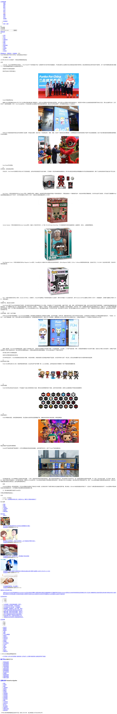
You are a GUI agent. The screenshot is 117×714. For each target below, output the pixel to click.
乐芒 (43, 594)
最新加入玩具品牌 (5, 590)
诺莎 (80, 592)
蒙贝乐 (44, 592)
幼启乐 (20, 594)
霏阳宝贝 (5, 651)
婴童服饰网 (6, 670)
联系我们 (5, 21)
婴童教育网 (6, 674)
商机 (4, 6)
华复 (12, 594)
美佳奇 (102, 592)
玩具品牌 (3, 619)
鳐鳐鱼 (47, 592)
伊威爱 (46, 594)
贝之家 (4, 644)
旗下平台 (3, 659)
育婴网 (4, 673)
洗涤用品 (5, 694)
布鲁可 (105, 592)
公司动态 (24, 656)
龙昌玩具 (5, 638)
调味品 (4, 690)
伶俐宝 (36, 594)
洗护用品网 (6, 663)
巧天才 (7, 592)
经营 (4, 46)
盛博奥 (4, 647)
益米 (58, 594)
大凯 (4, 648)
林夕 (10, 57)
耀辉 (34, 592)
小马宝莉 (88, 592)
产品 (4, 8)
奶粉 (4, 504)
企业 (4, 10)
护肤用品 (5, 697)
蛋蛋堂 (26, 594)
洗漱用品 (5, 693)
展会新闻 (5, 527)
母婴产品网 (6, 677)
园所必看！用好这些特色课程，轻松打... (13, 611)
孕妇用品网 (6, 666)
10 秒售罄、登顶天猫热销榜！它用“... (13, 604)
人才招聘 (28, 656)
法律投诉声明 (38, 656)
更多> (10, 590)
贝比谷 (27, 592)
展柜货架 (5, 511)
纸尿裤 (4, 510)
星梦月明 (57, 592)
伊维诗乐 (40, 592)
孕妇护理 (5, 703)
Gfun (56, 594)
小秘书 (114, 592)
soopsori (20, 592)
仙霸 (14, 594)
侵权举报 (33, 656)
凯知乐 (4, 650)
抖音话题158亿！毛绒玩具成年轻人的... (13, 615)
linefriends (64, 592)
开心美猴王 (6, 642)
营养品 (4, 507)
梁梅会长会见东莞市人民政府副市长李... (14, 617)
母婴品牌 (3, 31)
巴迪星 (53, 594)
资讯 (4, 11)
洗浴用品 (5, 696)
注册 (7, 23)
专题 (4, 13)
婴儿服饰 (5, 706)
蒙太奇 (4, 594)
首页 (4, 35)
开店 (4, 17)
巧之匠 (10, 592)
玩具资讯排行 (4, 596)
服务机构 (5, 710)
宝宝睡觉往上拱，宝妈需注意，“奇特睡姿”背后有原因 (16, 556)
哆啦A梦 (84, 592)
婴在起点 (68, 592)
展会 (4, 7)
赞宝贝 (4, 627)
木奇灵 (111, 592)
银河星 (99, 592)
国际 (4, 42)
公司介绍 (10, 656)
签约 (4, 49)
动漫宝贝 (5, 637)
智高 (4, 592)
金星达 (4, 640)
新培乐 (31, 592)
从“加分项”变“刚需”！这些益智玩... (12, 605)
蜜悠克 (16, 592)
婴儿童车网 (6, 672)
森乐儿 (23, 594)
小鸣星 (36, 592)
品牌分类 (3, 680)
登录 (4, 23)
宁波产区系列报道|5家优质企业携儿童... (13, 610)
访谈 (4, 41)
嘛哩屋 (4, 628)
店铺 (4, 15)
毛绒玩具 (5, 707)
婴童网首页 (3, 53)
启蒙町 (53, 592)
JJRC (61, 592)
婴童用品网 (6, 664)
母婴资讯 (9, 53)
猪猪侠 (4, 635)
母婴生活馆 (6, 708)
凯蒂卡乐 (8, 594)
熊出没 (96, 592)
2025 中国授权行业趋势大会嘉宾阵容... (13, 614)
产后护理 (5, 701)
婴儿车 (4, 704)
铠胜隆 (4, 641)
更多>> (5, 515)
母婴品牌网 (6, 676)
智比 (78, 592)
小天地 (16, 594)
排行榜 (4, 51)
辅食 (4, 505)
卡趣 (4, 631)
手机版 (44, 656)
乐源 (63, 594)
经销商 (4, 18)
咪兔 (108, 592)
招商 (4, 3)
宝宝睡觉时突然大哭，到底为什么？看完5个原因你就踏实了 (22, 499)
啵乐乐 (50, 592)
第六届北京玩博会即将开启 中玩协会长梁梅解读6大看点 (16, 525)
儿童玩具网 (6, 667)
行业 (4, 38)
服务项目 (19, 656)
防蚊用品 (5, 698)
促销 (4, 43)
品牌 (4, 4)
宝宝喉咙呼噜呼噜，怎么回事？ (10, 586)
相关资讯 (3, 513)
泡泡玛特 (73, 592)
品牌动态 (5, 39)
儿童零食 (5, 508)
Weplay (33, 594)
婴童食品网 (6, 662)
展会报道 (5, 45)
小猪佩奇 (92, 592)
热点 (4, 36)
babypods (24, 592)
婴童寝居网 (6, 669)
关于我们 (5, 656)
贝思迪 (13, 592)
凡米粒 (29, 594)
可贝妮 (60, 594)
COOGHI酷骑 (6, 634)
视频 (4, 14)
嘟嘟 (4, 633)
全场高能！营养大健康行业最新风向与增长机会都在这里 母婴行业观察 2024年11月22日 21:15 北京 (26, 571)
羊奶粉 (4, 684)
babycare (50, 594)
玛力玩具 (40, 594)
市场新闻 (15, 53)
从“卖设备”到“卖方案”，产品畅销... (12, 607)
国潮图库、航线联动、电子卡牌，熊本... (13, 608)
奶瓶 (4, 700)
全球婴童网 (3, 1)
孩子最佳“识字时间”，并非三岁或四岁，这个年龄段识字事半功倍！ (19, 541)
